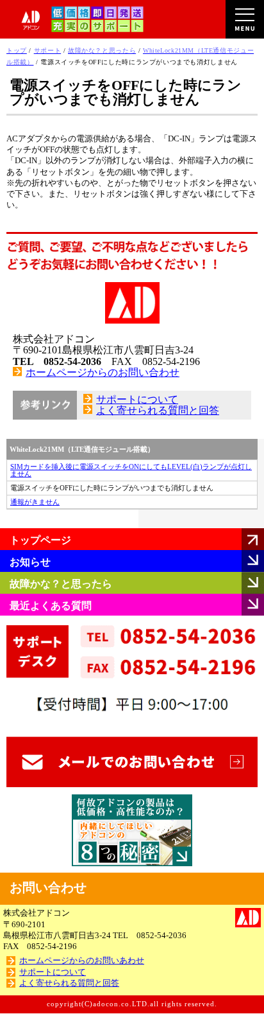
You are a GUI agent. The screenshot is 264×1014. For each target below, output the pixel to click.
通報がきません (35, 502)
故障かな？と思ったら (61, 583)
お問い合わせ (48, 887)
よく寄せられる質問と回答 (157, 410)
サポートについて (137, 399)
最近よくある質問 (51, 605)
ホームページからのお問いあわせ (81, 960)
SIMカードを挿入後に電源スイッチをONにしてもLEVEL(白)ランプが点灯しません (131, 470)
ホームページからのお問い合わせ (102, 372)
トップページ (40, 540)
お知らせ (30, 561)
